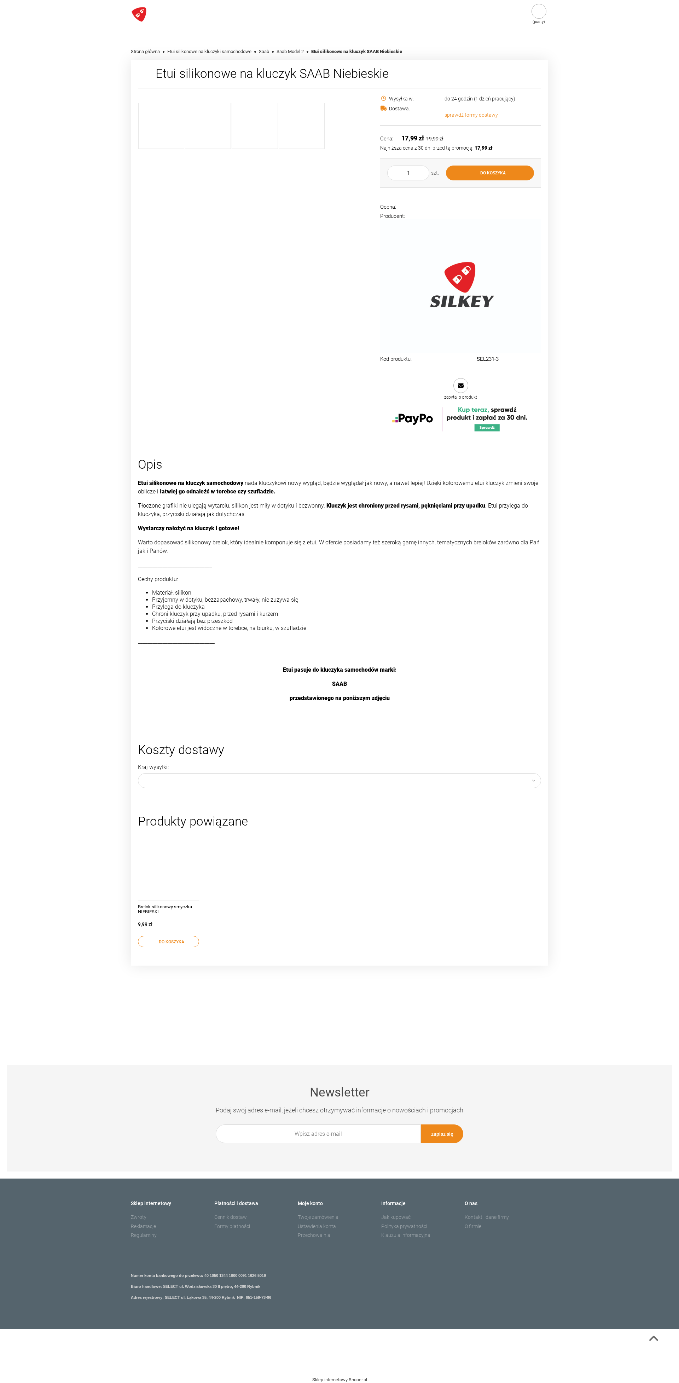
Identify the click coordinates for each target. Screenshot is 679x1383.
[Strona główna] (158, 14)
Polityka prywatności (404, 1226)
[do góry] (653, 1340)
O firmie (473, 1226)
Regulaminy (144, 1235)
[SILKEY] (460, 286)
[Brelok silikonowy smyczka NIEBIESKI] (168, 866)
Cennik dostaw (230, 1217)
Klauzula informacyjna (405, 1235)
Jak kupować (396, 1217)
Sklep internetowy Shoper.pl (339, 1379)
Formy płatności (232, 1226)
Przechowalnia (314, 1235)
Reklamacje (143, 1226)
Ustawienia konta (317, 1226)
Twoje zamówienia (318, 1217)
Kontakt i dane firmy (487, 1217)
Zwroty (138, 1217)
